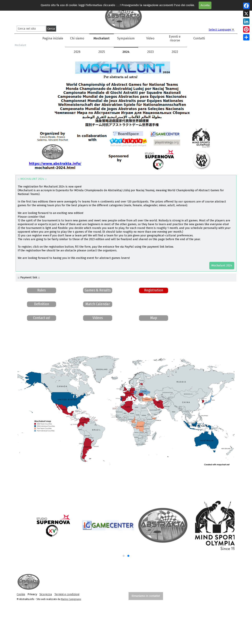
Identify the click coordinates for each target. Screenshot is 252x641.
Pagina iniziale (52, 38)
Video (150, 38)
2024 (126, 52)
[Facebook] (246, 6)
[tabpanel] (67, 594)
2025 (101, 52)
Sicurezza (45, 594)
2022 (175, 52)
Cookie (21, 594)
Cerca (51, 28)
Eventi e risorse (175, 38)
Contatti (199, 38)
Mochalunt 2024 (221, 265)
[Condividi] (246, 37)
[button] (41, 318)
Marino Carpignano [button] (71, 599)
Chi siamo (77, 38)
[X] (246, 14)
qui (118, 5)
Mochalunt (101, 38)
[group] (126, 529)
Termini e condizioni (66, 594)
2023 (150, 52)
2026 (77, 52)
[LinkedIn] (246, 21)
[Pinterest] (246, 29)
